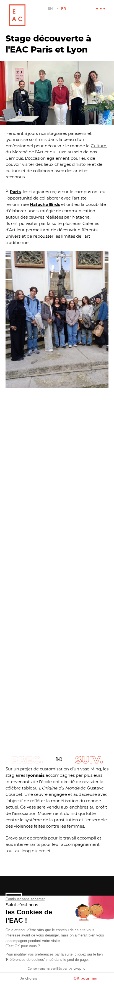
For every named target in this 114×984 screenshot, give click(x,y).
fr (63, 8)
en (50, 8)
